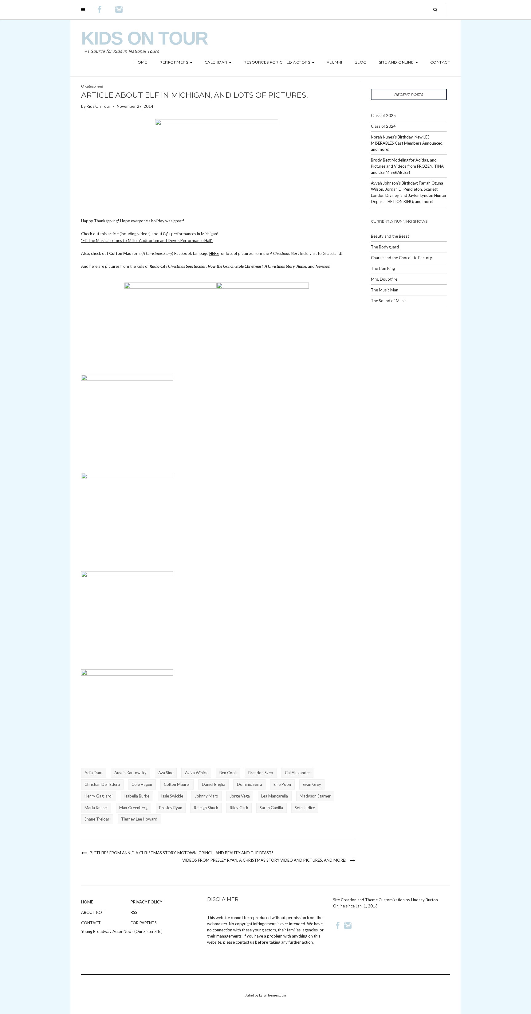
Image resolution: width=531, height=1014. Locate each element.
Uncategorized (92, 86)
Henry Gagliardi (98, 796)
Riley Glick (239, 807)
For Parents (144, 922)
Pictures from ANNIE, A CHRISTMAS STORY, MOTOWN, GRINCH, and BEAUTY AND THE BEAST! (181, 852)
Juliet (249, 995)
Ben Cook (228, 772)
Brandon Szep (260, 772)
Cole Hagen (142, 784)
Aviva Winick (196, 772)
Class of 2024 (383, 126)
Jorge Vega (240, 796)
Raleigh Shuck (206, 807)
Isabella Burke (136, 796)
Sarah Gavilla (271, 807)
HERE (214, 253)
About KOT (92, 912)
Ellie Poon (282, 784)
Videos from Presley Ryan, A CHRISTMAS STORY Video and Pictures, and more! (264, 860)
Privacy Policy (146, 901)
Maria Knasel (96, 807)
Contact (91, 922)
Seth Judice (305, 807)
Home (87, 901)
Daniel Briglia (213, 784)
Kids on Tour (144, 38)
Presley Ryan (170, 807)
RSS (134, 912)
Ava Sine (165, 772)
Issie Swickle (172, 796)
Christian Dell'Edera (102, 784)
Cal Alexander (297, 772)
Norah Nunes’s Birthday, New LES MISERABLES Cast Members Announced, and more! (407, 143)
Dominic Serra (249, 784)
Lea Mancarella (274, 796)
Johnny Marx (206, 796)
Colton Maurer (177, 784)
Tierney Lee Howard (139, 819)
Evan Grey (312, 784)
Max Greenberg (133, 807)
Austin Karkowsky (130, 772)
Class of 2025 (383, 115)
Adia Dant (94, 772)
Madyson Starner (315, 796)
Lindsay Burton (424, 899)
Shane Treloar (97, 819)
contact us (245, 942)
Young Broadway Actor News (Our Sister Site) (122, 931)
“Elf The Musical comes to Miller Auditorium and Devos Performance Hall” (147, 240)
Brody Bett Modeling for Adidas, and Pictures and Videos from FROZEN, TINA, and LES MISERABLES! (408, 166)
